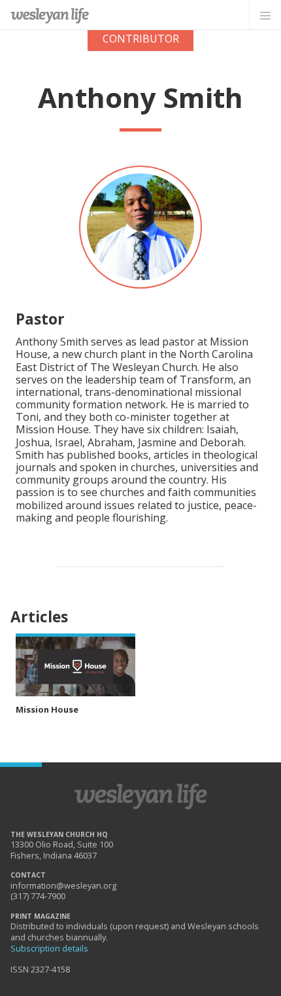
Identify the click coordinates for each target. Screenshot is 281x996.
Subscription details (49, 948)
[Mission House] (75, 665)
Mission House (47, 709)
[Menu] (265, 15)
